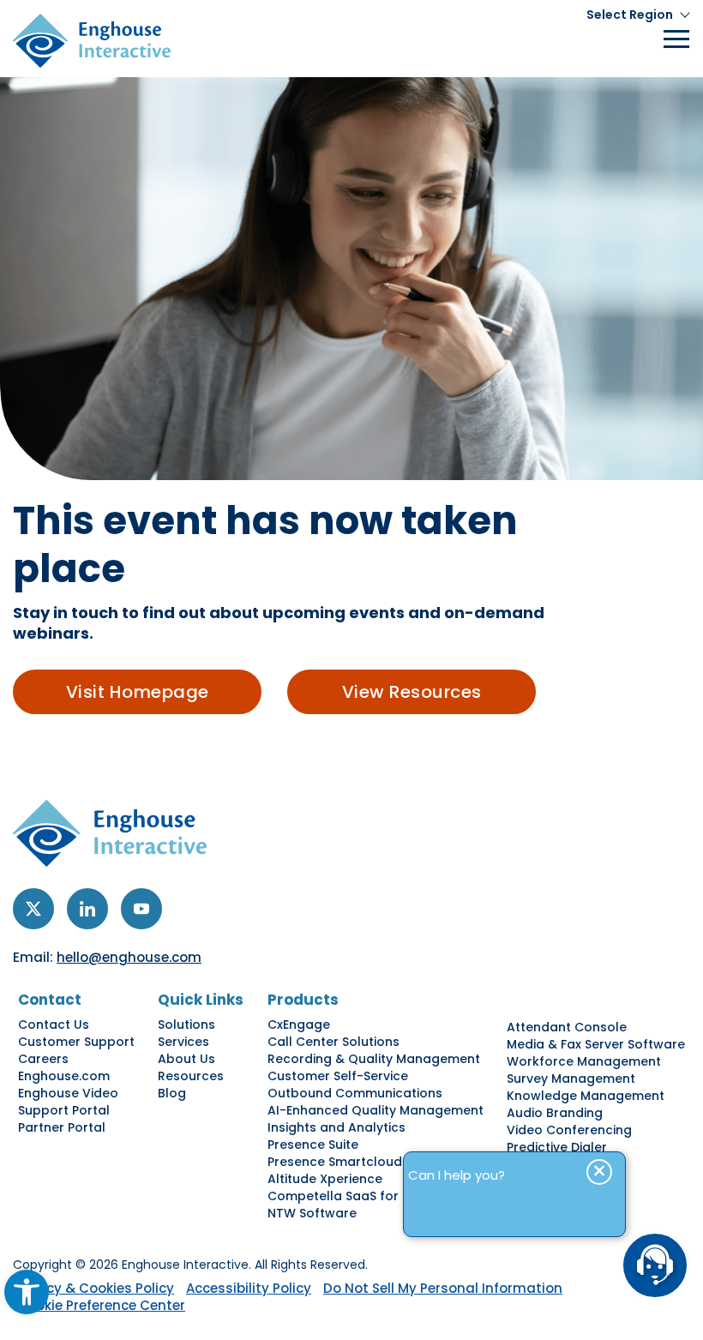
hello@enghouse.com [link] (129, 957)
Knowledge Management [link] (585, 1095)
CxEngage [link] (298, 1024)
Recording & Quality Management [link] (373, 1058)
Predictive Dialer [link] (557, 1147)
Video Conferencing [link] (569, 1130)
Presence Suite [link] (312, 1144)
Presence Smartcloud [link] (334, 1161)
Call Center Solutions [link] (333, 1041)
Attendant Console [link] (567, 1027)
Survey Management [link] (571, 1078)
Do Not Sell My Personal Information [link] (442, 1288)
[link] (26, 1292)
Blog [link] (172, 1093)
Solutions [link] (186, 1024)
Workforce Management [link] (584, 1061)
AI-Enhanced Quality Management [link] (375, 1110)
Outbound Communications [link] (354, 1093)
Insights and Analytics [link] (336, 1127)
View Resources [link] (412, 692)
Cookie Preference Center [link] (101, 1305)
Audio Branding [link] (555, 1112)
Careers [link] (43, 1058)
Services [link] (183, 1041)
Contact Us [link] (53, 1024)
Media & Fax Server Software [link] (596, 1044)
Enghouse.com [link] (64, 1076)
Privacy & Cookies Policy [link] (93, 1288)
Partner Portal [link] (61, 1127)
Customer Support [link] (76, 1041)
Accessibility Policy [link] (248, 1288)
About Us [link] (186, 1058)
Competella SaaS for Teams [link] (356, 1196)
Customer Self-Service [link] (337, 1076)
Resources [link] (191, 1076)
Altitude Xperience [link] (324, 1178)
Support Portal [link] (64, 1110)
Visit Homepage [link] (137, 692)
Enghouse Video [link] (68, 1093)
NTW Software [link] (312, 1213)
